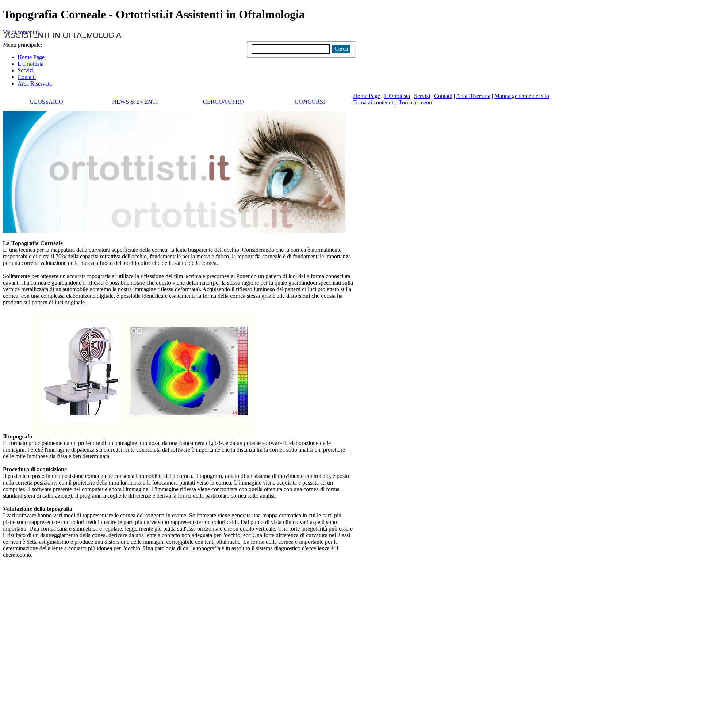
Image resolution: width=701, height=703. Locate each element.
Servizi (422, 96)
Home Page (366, 96)
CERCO (213, 102)
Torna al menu (415, 102)
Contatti (443, 96)
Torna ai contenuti (374, 102)
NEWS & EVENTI (135, 102)
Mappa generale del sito (521, 96)
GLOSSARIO (46, 102)
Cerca (341, 49)
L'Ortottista (397, 96)
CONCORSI (310, 102)
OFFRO (234, 102)
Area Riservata (473, 96)
